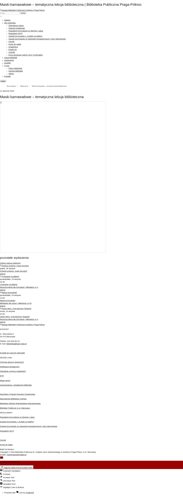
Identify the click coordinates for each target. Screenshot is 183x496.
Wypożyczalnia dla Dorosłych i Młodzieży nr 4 (19, 287)
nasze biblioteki (10, 58)
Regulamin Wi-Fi (15, 34)
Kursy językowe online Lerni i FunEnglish (25, 55)
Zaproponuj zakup (16, 26)
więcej (2, 274)
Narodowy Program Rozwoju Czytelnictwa (17, 394)
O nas (6, 66)
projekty (7, 63)
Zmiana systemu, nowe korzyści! (13, 271)
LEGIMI (11, 52)
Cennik (11, 42)
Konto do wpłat (14, 44)
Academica (13, 47)
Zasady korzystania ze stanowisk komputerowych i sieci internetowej (37, 39)
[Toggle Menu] (1, 16)
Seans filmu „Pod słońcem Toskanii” (15, 317)
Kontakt (7, 76)
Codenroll (30, 493)
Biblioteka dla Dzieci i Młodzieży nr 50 (15, 303)
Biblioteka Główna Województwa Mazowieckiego (20, 403)
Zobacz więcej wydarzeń (10, 263)
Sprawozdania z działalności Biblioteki (16, 385)
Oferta (11, 74)
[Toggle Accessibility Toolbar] (1, 457)
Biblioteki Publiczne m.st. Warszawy (15, 408)
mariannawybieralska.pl (16, 455)
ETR (2, 376)
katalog (7, 20)
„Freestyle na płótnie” (9, 284)
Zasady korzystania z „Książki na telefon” (25, 36)
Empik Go (12, 50)
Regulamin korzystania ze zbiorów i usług (25, 31)
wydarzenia (9, 60)
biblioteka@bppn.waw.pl (16, 344)
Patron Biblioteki (15, 68)
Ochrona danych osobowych (12, 362)
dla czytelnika (10, 23)
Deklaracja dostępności (9, 367)
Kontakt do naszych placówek (12, 353)
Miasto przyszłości (7, 301)
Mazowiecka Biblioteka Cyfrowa (13, 399)
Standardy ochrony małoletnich (13, 371)
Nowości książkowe (16, 28)
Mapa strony (5, 381)
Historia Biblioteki (15, 71)
